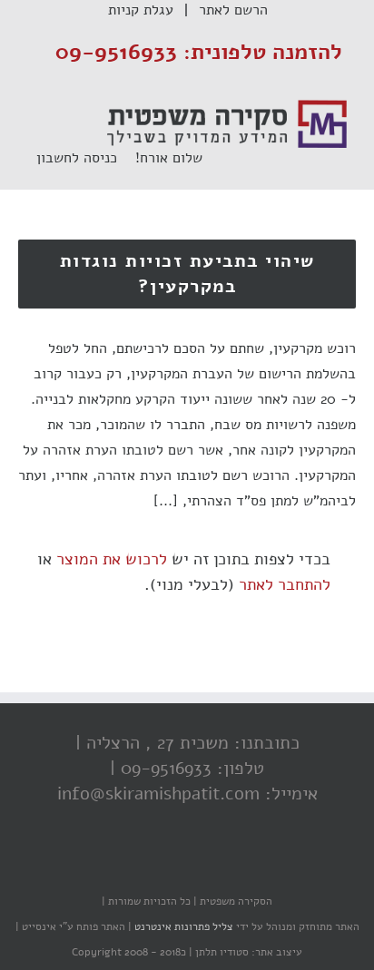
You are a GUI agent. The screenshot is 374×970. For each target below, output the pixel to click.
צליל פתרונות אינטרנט (182, 926)
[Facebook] (227, 865)
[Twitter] (191, 865)
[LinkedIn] (155, 865)
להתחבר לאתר (284, 584)
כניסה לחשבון (85, 158)
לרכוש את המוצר (111, 559)
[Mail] (119, 865)
